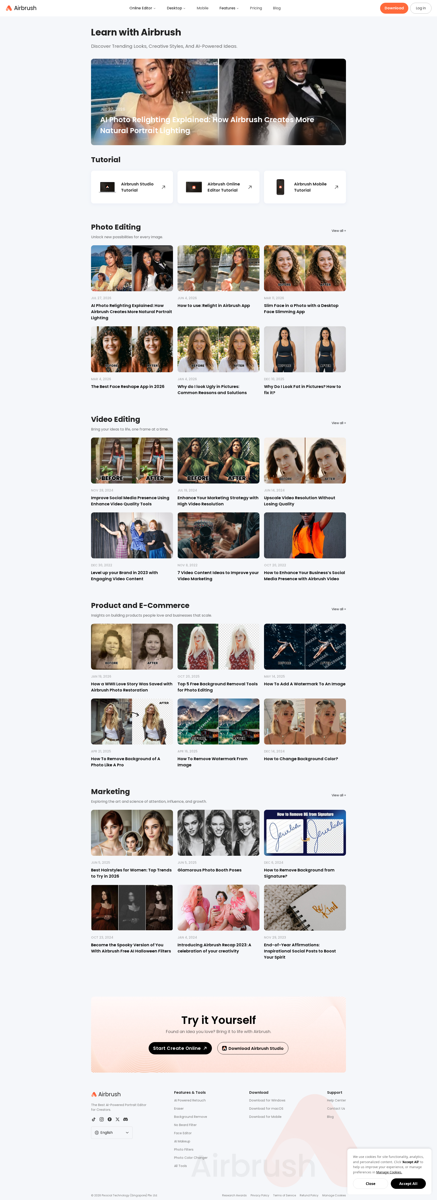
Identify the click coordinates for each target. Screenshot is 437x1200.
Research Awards (234, 1195)
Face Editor (183, 1133)
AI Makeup (182, 1141)
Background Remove (190, 1116)
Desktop (174, 8)
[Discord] (125, 1119)
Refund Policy (309, 1195)
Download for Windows (267, 1100)
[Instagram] (101, 1119)
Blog (277, 8)
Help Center (336, 1100)
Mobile (202, 8)
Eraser (179, 1108)
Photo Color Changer (191, 1157)
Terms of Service (284, 1195)
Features (227, 8)
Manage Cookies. (389, 1172)
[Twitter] (117, 1119)
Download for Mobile (265, 1116)
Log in (421, 8)
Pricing (256, 8)
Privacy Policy (260, 1195)
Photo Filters (183, 1149)
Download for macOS (266, 1108)
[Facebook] (109, 1119)
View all (337, 230)
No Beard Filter (185, 1125)
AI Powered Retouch (190, 1100)
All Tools (180, 1166)
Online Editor (141, 8)
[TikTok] (93, 1119)
